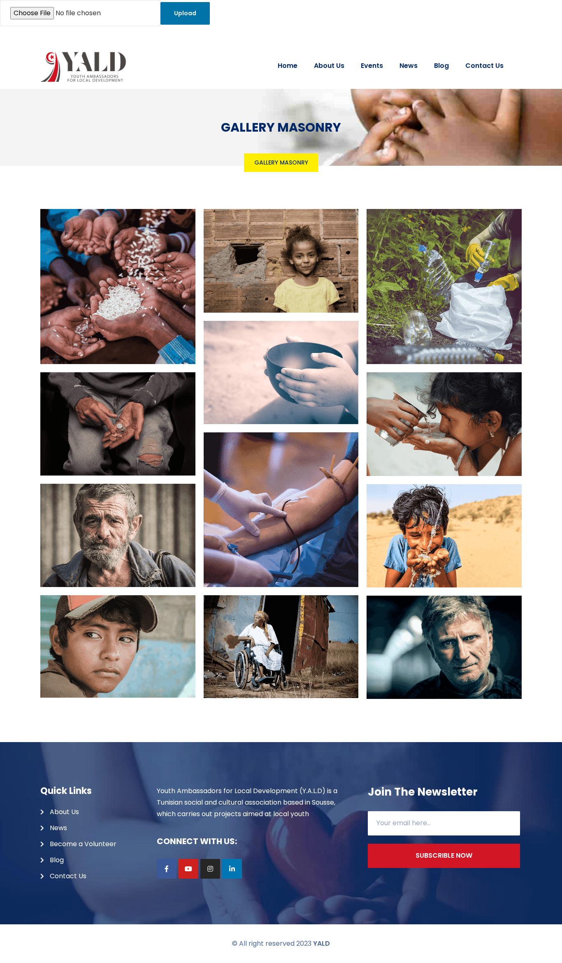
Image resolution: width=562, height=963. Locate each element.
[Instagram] (210, 869)
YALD (321, 943)
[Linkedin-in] (232, 869)
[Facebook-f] (166, 869)
